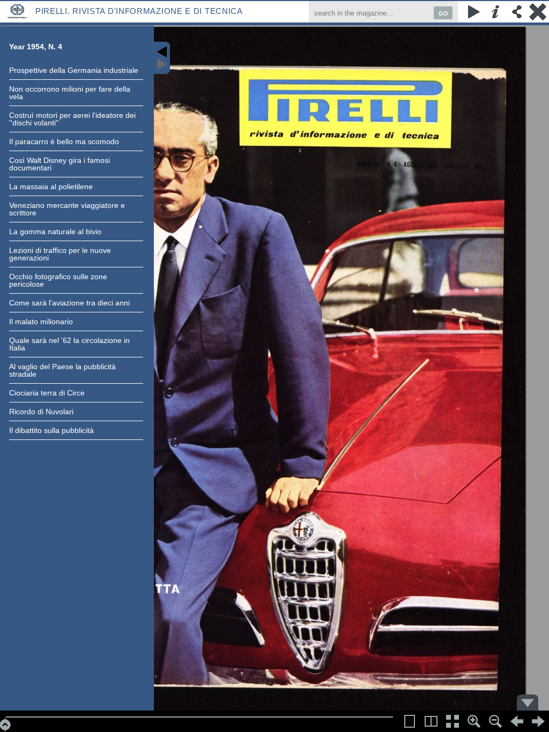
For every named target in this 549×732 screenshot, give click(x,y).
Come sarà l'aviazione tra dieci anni (69, 302)
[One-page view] (409, 721)
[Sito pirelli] (18, 10)
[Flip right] (538, 721)
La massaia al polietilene (51, 186)
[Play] (474, 12)
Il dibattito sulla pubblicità (51, 430)
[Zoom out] (495, 721)
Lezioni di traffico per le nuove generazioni (60, 254)
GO (443, 13)
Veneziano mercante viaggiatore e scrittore (67, 209)
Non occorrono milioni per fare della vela (69, 93)
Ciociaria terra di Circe (47, 393)
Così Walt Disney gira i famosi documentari (59, 164)
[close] (538, 12)
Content (162, 58)
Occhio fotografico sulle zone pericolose (58, 280)
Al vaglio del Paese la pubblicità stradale (62, 370)
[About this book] (495, 12)
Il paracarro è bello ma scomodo (64, 141)
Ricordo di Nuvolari (41, 411)
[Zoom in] (474, 721)
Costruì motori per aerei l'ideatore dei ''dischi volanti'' (72, 119)
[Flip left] (517, 721)
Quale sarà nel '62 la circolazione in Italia (69, 344)
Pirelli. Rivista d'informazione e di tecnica (139, 11)
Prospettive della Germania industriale (73, 70)
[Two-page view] (431, 721)
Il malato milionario (41, 321)
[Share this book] (517, 12)
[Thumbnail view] (452, 721)
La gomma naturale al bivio (55, 231)
